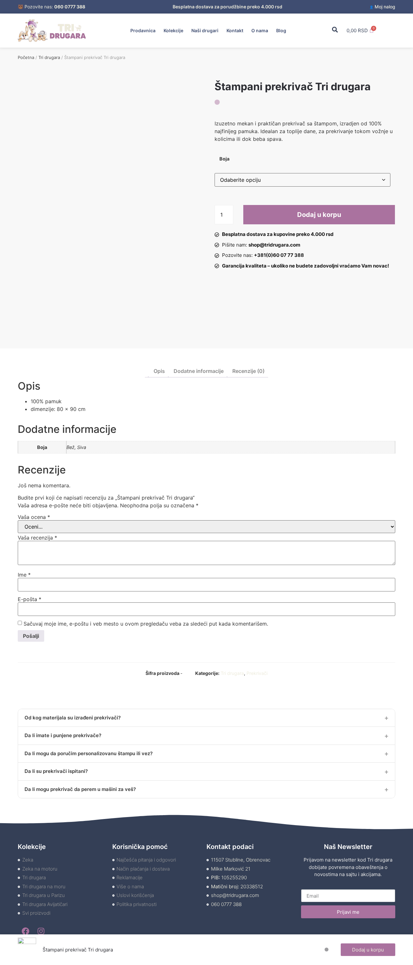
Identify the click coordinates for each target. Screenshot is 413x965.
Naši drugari (204, 30)
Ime (24, 574)
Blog (281, 30)
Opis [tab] (159, 371)
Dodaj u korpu (319, 215)
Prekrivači (257, 673)
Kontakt (235, 30)
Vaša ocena (34, 517)
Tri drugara (49, 57)
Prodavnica (143, 30)
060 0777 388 (69, 6)
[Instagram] (41, 931)
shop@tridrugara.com (274, 245)
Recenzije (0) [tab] (248, 371)
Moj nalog (382, 6)
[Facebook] (25, 931)
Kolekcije (173, 30)
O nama (259, 30)
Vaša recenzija (37, 537)
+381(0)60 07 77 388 (279, 255)
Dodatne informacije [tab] (199, 371)
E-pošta (29, 599)
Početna (26, 57)
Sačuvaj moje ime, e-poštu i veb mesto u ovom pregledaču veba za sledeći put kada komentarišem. (146, 623)
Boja (224, 159)
